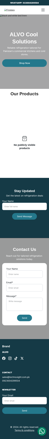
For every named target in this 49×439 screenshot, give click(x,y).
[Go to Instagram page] (10, 358)
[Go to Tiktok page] (16, 358)
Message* (11, 296)
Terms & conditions (24, 430)
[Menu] (43, 10)
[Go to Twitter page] (22, 358)
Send (24, 318)
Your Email (7, 395)
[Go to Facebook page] (3, 358)
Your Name (8, 201)
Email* (9, 282)
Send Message (24, 216)
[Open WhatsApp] (42, 431)
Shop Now (24, 63)
